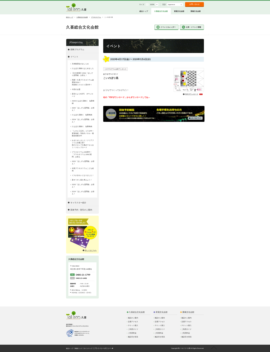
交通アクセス (133, 322)
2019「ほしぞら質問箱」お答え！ (83, 192)
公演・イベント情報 (193, 27)
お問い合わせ (194, 4)
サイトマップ (88, 348)
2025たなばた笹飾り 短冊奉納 (83, 102)
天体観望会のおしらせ (80, 64)
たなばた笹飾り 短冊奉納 (82, 115)
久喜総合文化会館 (82, 17)
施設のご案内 (133, 318)
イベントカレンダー (168, 27)
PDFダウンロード (193, 94)
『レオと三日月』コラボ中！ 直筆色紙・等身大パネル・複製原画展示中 (83, 133)
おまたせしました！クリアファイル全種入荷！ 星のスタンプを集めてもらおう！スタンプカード (83, 143)
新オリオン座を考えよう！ (82, 180)
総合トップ (69, 17)
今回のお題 (76, 89)
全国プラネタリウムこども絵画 (83, 169)
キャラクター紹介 (78, 202)
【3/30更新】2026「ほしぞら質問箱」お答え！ (82, 74)
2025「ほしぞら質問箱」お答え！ (83, 109)
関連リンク (78, 348)
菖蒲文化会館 (161, 312)
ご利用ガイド (133, 329)
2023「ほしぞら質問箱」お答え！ (83, 162)
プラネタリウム (96, 17)
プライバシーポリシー (102, 348)
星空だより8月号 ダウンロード (82, 95)
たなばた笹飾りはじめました (83, 68)
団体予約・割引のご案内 (81, 210)
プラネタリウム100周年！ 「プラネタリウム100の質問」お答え (82, 154)
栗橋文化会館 (188, 312)
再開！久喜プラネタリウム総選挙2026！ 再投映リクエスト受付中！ (83, 82)
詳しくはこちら (91, 250)
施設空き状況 (133, 337)
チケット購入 (133, 325)
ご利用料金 (132, 333)
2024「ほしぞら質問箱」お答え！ (83, 120)
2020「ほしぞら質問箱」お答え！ (83, 185)
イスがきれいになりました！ (83, 175)
